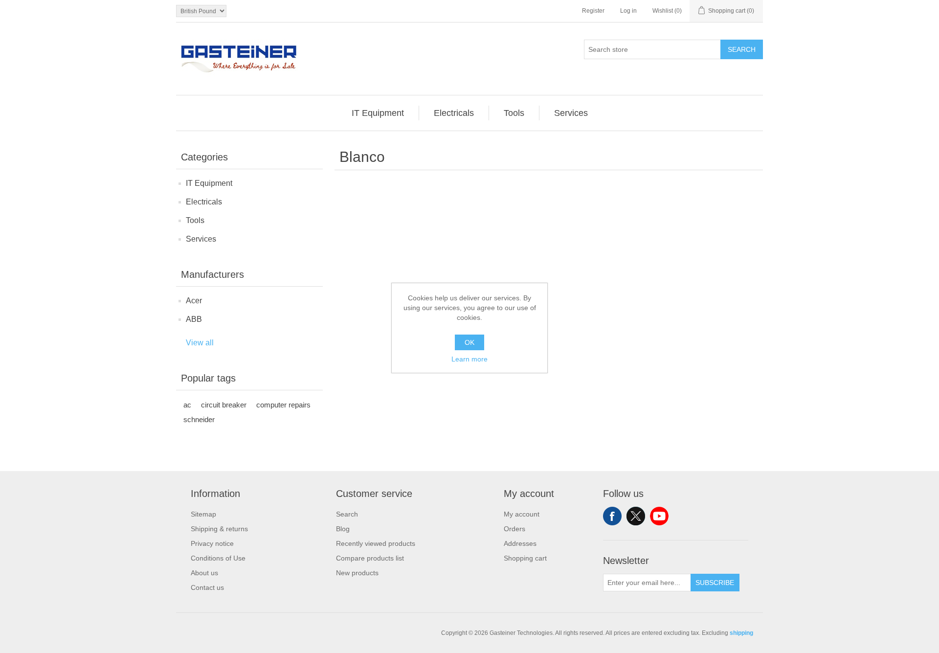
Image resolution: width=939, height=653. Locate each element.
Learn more (469, 359)
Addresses (520, 543)
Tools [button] (514, 113)
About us (204, 573)
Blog (343, 529)
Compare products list (370, 558)
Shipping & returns (219, 529)
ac (187, 405)
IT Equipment (209, 183)
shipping (741, 633)
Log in (628, 10)
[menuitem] (378, 113)
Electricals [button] (454, 113)
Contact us (207, 587)
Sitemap (203, 514)
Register (593, 10)
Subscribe (714, 582)
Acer (194, 300)
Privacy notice (212, 543)
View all (200, 342)
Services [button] (571, 113)
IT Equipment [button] (378, 113)
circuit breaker (223, 405)
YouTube (659, 516)
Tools (195, 220)
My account (521, 514)
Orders (514, 529)
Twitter (635, 516)
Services (201, 239)
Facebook (612, 516)
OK (469, 342)
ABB (194, 319)
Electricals (204, 202)
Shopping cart (525, 558)
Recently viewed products (375, 543)
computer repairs (283, 405)
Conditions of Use (218, 558)
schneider (199, 419)
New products (357, 573)
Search (742, 49)
